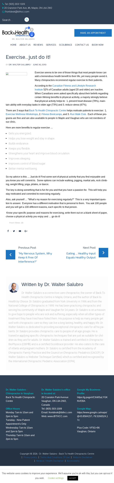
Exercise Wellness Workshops (22, 114)
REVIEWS (38, 44)
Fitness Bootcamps (52, 114)
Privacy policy (30, 457)
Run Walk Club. (78, 114)
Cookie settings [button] (56, 478)
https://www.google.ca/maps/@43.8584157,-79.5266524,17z (92, 416)
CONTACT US (82, 44)
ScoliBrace (65, 44)
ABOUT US (25, 44)
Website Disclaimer (82, 457)
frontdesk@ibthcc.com (17, 11)
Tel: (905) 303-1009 (14, 4)
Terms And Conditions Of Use (55, 457)
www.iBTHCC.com (57, 416)
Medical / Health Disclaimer (50, 461)
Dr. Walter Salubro (20, 64)
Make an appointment (93, 33)
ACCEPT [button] (72, 478)
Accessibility (73, 461)
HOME (13, 44)
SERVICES (51, 44)
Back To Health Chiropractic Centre (47, 110)
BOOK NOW (98, 44)
